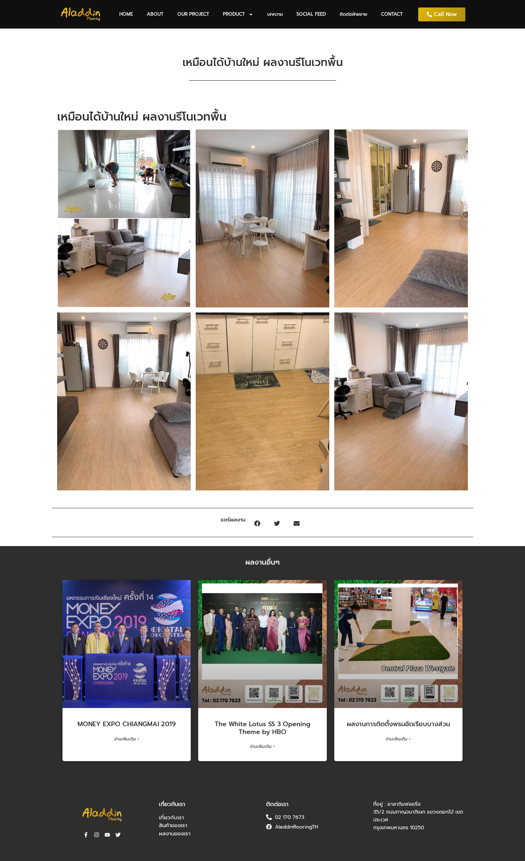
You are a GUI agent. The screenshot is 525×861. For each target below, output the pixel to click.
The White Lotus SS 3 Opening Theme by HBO (262, 728)
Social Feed (311, 14)
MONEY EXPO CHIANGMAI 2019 (127, 724)
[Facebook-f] (86, 834)
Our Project (193, 14)
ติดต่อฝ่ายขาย (353, 14)
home (126, 14)
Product (234, 14)
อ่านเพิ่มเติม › (126, 739)
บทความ (275, 14)
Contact (392, 14)
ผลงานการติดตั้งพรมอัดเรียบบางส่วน (398, 724)
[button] (257, 523)
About (155, 14)
